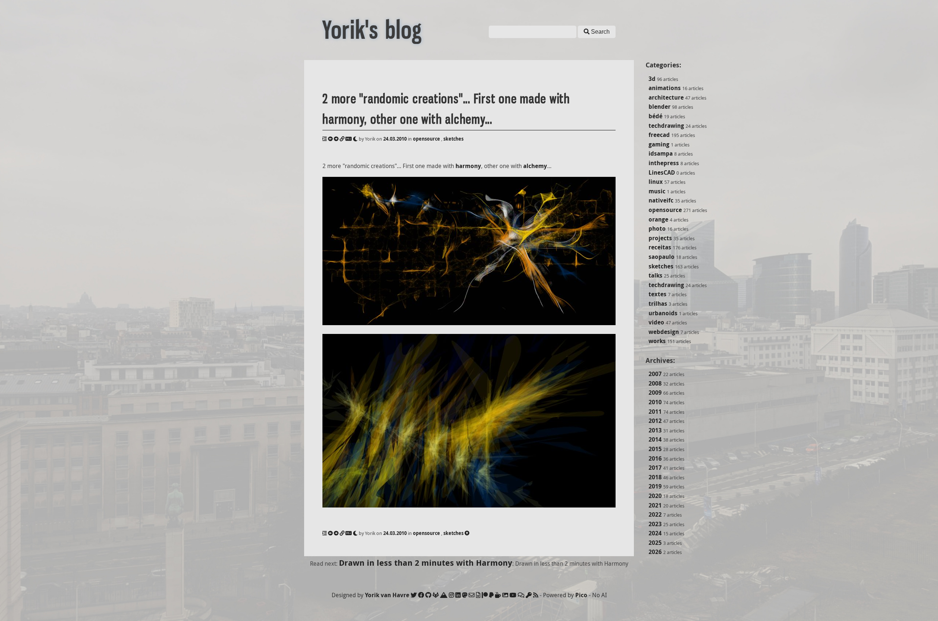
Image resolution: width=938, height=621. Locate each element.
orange (658, 219)
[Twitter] (414, 595)
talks (655, 275)
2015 (655, 449)
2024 (655, 533)
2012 (655, 421)
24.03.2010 (395, 138)
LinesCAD (662, 172)
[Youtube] (513, 595)
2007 (655, 374)
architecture (666, 97)
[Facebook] (421, 595)
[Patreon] (485, 595)
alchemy (535, 166)
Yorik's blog (372, 30)
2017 (655, 468)
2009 (655, 392)
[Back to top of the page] (467, 533)
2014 (655, 439)
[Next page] (336, 138)
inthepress (664, 163)
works (657, 341)
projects (660, 238)
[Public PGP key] (529, 595)
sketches (661, 266)
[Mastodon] (464, 595)
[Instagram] (451, 595)
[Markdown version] (349, 138)
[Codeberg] (443, 595)
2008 (655, 383)
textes (657, 294)
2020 (655, 496)
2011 (655, 412)
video (656, 322)
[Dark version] (355, 138)
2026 (655, 552)
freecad (659, 135)
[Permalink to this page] (342, 138)
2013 (655, 430)
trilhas (658, 304)
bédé (655, 116)
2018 (655, 477)
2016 (655, 458)
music (657, 191)
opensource (665, 210)
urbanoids (663, 313)
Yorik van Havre (387, 595)
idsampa (661, 153)
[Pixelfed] (505, 595)
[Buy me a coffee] (498, 595)
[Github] (428, 595)
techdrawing (666, 126)
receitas (660, 247)
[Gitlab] (436, 595)
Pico (581, 595)
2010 (655, 402)
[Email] (471, 595)
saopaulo (662, 257)
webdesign (664, 332)
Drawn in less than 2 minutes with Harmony (425, 562)
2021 (655, 505)
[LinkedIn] (458, 595)
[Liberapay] (491, 595)
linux (656, 182)
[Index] (324, 138)
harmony (468, 166)
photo (657, 228)
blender (660, 107)
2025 (655, 543)
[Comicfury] (521, 595)
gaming (659, 144)
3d (652, 79)
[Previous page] (330, 138)
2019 (655, 486)
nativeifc (661, 200)
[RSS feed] (535, 595)
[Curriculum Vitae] (478, 595)
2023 (655, 524)
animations (665, 88)
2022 (655, 514)
